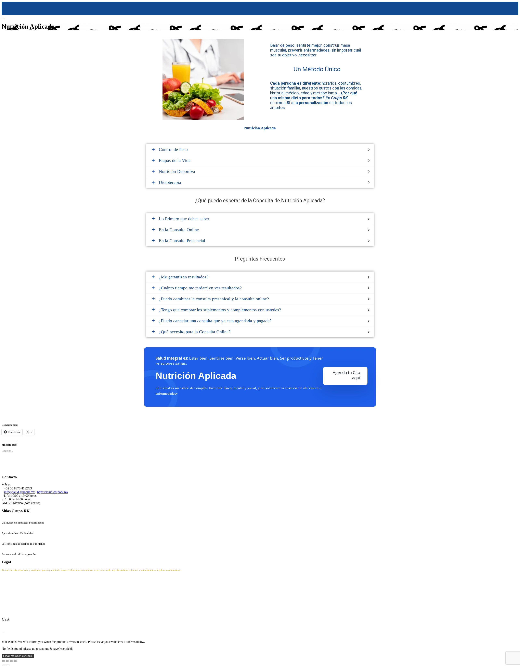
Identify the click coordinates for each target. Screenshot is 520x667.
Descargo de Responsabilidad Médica (26, 604)
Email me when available (17, 655)
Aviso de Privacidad (14, 583)
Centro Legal (11, 576)
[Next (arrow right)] (7, 664)
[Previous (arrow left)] (3, 664)
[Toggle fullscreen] (11, 661)
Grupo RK (8, 518)
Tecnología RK (11, 540)
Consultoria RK (12, 550)
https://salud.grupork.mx (52, 492)
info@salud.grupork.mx (19, 492)
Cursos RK (9, 529)
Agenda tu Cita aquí (346, 375)
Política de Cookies (14, 597)
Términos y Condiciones (17, 590)
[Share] (7, 661)
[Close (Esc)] (3, 661)
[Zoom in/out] (15, 661)
